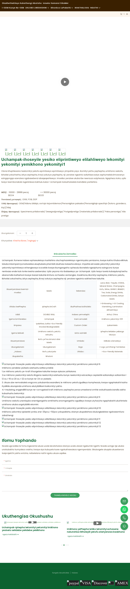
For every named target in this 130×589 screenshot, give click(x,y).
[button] (61, 545)
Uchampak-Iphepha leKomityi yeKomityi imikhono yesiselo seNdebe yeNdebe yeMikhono (30, 529)
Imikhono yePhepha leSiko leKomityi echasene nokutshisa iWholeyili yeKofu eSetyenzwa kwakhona (96, 530)
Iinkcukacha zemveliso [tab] (65, 253)
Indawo (74, 573)
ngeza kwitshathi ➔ (11, 534)
